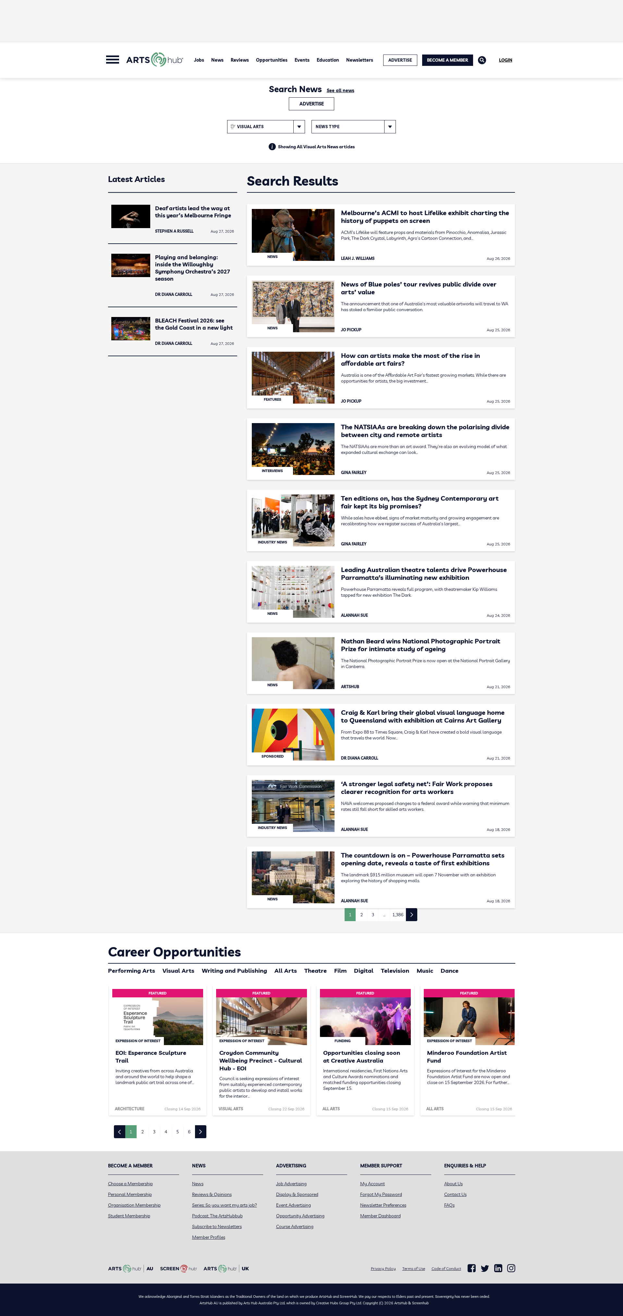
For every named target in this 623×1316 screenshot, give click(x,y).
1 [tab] (130, 1132)
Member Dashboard (380, 1216)
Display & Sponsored (297, 1194)
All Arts (286, 970)
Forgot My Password (381, 1194)
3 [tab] (154, 1132)
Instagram (511, 1268)
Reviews (240, 60)
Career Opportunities (174, 952)
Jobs (199, 60)
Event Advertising (293, 1205)
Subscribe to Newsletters (217, 1226)
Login (505, 60)
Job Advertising (291, 1184)
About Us (453, 1184)
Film (340, 970)
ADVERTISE (400, 60)
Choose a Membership (130, 1184)
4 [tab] (166, 1132)
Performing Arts (131, 970)
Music (425, 970)
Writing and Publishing (234, 970)
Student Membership (129, 1216)
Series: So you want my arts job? (224, 1205)
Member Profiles (208, 1237)
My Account (372, 1184)
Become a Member (447, 60)
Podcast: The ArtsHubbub (217, 1216)
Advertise (311, 104)
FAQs (449, 1205)
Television (395, 970)
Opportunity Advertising (300, 1216)
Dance (449, 970)
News (217, 60)
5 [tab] (177, 1132)
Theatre (315, 970)
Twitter (485, 1268)
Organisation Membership (134, 1205)
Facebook (472, 1268)
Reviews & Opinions (212, 1194)
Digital (363, 970)
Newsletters (359, 60)
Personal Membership (130, 1194)
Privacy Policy (383, 1268)
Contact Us (455, 1194)
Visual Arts (178, 970)
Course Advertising (294, 1226)
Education (328, 60)
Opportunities (271, 60)
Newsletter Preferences (383, 1205)
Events (302, 60)
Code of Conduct (446, 1268)
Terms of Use (413, 1268)
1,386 (397, 915)
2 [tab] (142, 1132)
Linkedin (498, 1268)
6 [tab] (189, 1132)
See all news (340, 90)
